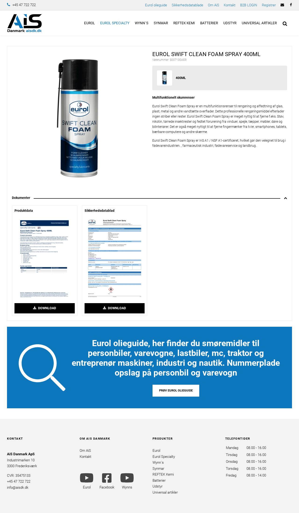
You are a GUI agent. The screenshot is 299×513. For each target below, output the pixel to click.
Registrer (269, 5)
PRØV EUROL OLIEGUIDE (176, 390)
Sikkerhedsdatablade (187, 5)
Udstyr (229, 23)
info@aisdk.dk (17, 487)
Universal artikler (259, 23)
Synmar (161, 23)
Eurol (89, 23)
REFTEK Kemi (184, 23)
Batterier (209, 23)
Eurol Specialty (114, 23)
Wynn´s (141, 23)
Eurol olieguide (156, 5)
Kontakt (229, 5)
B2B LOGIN (248, 5)
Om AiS (213, 5)
